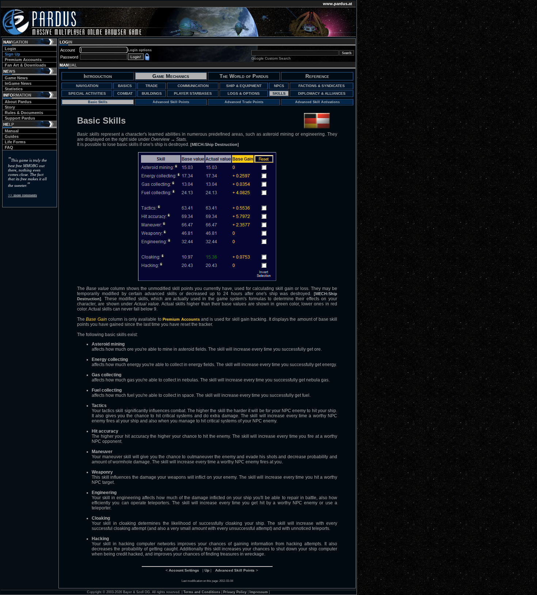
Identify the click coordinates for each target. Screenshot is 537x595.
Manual (12, 131)
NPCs (279, 86)
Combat (125, 93)
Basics (125, 86)
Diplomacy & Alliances (322, 93)
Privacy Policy (235, 592)
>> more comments (22, 195)
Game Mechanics (170, 76)
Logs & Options (244, 93)
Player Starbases (193, 93)
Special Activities (87, 93)
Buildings (152, 93)
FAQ (9, 147)
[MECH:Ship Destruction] (214, 144)
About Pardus (18, 101)
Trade (151, 86)
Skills (279, 93)
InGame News (18, 83)
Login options (140, 50)
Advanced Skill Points (171, 102)
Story (10, 107)
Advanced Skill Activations (317, 102)
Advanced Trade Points (244, 102)
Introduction (98, 76)
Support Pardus (20, 118)
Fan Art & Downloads (25, 65)
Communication (193, 86)
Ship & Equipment (244, 86)
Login (10, 48)
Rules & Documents (24, 112)
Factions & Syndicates (321, 86)
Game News (16, 78)
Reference (317, 76)
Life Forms (15, 142)
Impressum (259, 592)
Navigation (87, 86)
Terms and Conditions (201, 592)
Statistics (14, 89)
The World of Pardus (244, 76)
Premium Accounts (23, 59)
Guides (12, 136)
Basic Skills (97, 102)
